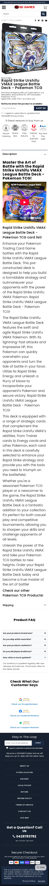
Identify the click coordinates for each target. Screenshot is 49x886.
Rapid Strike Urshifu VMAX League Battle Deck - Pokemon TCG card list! (24, 232)
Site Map (24, 818)
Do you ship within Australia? (17, 639)
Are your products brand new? (18, 633)
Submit (38, 743)
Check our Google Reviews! (24, 704)
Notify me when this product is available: (22, 103)
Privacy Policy (17, 116)
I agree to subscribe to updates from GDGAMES (20, 114)
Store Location (24, 772)
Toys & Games (15, 20)
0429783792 (26, 836)
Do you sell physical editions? (17, 651)
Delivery (24, 779)
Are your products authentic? (17, 645)
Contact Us (24, 811)
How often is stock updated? (17, 657)
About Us (24, 766)
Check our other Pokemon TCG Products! (23, 593)
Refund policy (24, 798)
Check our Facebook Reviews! (24, 715)
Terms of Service (24, 805)
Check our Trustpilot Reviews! (24, 727)
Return (24, 792)
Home (4, 20)
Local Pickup (24, 785)
